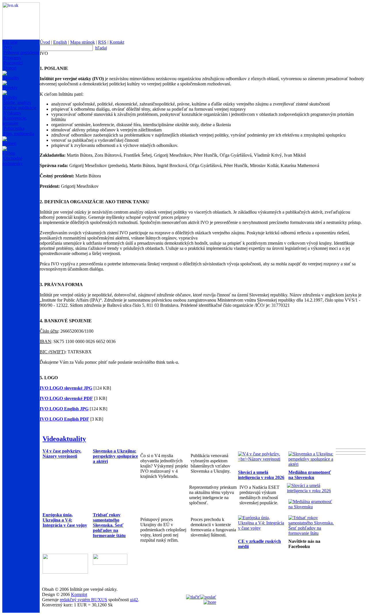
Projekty (10, 87)
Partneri (9, 143)
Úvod (45, 42)
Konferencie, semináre (14, 121)
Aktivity (9, 97)
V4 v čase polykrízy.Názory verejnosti (62, 454)
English (60, 42)
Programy (12, 57)
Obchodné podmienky (12, 161)
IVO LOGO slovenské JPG (66, 388)
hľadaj (101, 47)
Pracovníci (13, 62)
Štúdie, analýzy (17, 102)
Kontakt (117, 42)
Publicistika (13, 128)
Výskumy (12, 112)
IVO (7, 47)
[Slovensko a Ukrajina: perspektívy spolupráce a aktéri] (312, 464)
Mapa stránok (82, 42)
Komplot (79, 594)
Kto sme (10, 42)
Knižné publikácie (20, 107)
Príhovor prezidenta (21, 52)
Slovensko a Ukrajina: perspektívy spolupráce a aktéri (115, 456)
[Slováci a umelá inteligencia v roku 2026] (310, 490)
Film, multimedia (18, 133)
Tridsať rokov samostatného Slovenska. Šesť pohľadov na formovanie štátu (109, 525)
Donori (9, 68)
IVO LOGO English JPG (64, 408)
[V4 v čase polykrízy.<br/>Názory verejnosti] (261, 459)
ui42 (134, 599)
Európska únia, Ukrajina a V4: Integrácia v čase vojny (65, 520)
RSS (102, 42)
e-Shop (8, 153)
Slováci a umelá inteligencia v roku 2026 (261, 475)
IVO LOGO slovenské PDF (66, 398)
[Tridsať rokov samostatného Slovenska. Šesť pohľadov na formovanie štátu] (312, 533)
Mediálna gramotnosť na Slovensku (309, 475)
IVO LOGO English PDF (64, 419)
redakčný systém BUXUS (83, 599)
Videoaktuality (64, 438)
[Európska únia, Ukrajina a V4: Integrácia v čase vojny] (261, 528)
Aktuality (10, 77)
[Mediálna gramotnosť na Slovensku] (312, 506)
